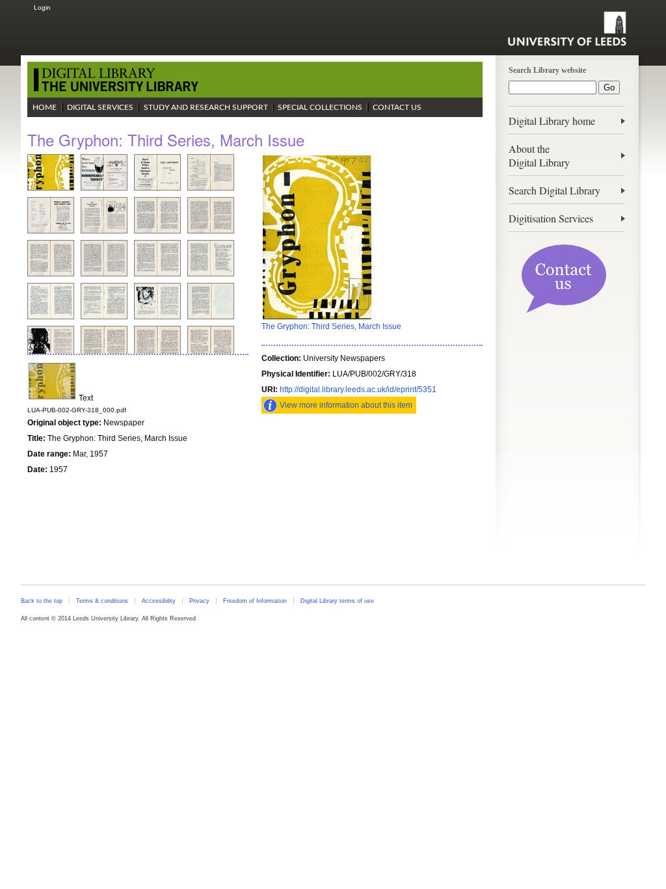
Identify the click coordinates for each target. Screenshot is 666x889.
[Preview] (317, 318)
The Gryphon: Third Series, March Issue (331, 326)
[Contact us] (564, 310)
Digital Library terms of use (337, 601)
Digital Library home (552, 120)
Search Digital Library (554, 190)
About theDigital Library (539, 155)
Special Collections (320, 107)
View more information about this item (346, 405)
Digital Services (100, 107)
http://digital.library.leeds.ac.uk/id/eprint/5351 (358, 389)
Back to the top (41, 601)
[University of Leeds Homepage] (566, 28)
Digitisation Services (551, 218)
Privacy (199, 601)
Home (45, 107)
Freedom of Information (255, 601)
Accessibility (159, 601)
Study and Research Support (206, 107)
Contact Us (397, 107)
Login (42, 7)
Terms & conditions (102, 601)
